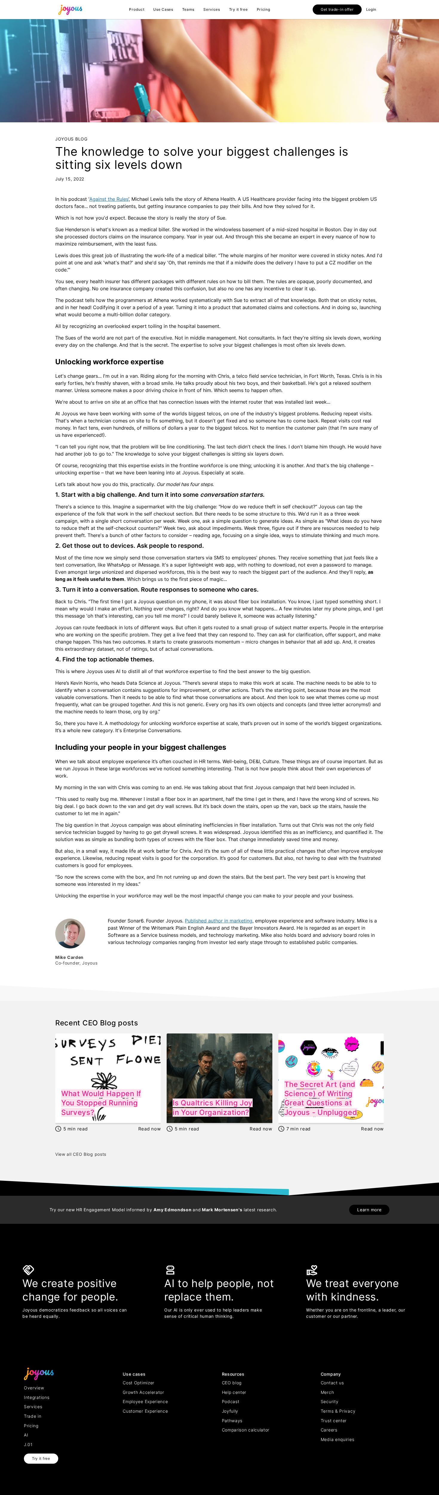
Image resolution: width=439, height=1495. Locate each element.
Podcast (231, 1401)
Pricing (263, 9)
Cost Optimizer (138, 1382)
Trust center (334, 1420)
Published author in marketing (218, 921)
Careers (329, 1429)
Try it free (238, 9)
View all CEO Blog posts (80, 1154)
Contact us (332, 1382)
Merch (327, 1392)
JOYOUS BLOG (71, 138)
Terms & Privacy (338, 1411)
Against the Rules (108, 199)
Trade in (33, 1416)
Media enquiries (337, 1439)
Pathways (232, 1420)
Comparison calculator (246, 1429)
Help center (234, 1392)
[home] (70, 9)
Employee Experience (145, 1401)
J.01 (28, 1444)
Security (330, 1401)
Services (211, 9)
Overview (34, 1387)
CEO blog (232, 1382)
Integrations (36, 1397)
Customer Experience (145, 1411)
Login (371, 9)
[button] (136, 10)
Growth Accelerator (143, 1392)
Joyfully (230, 1411)
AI (26, 1434)
